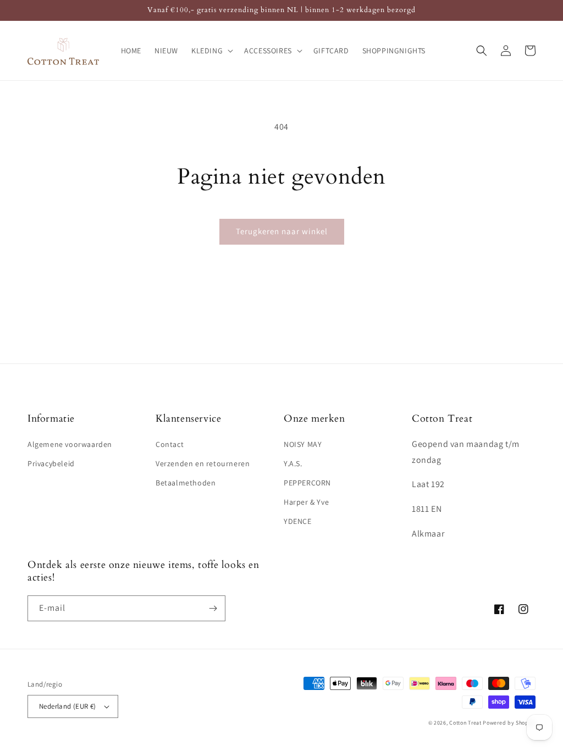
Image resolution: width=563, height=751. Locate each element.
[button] (211, 50)
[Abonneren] (213, 608)
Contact (170, 444)
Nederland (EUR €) (67, 706)
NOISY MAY (303, 444)
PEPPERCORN (307, 483)
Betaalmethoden (186, 483)
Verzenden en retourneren (203, 463)
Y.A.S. (293, 463)
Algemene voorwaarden (69, 444)
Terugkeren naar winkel (282, 231)
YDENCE (298, 521)
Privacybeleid (51, 463)
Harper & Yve (306, 502)
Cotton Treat (465, 722)
